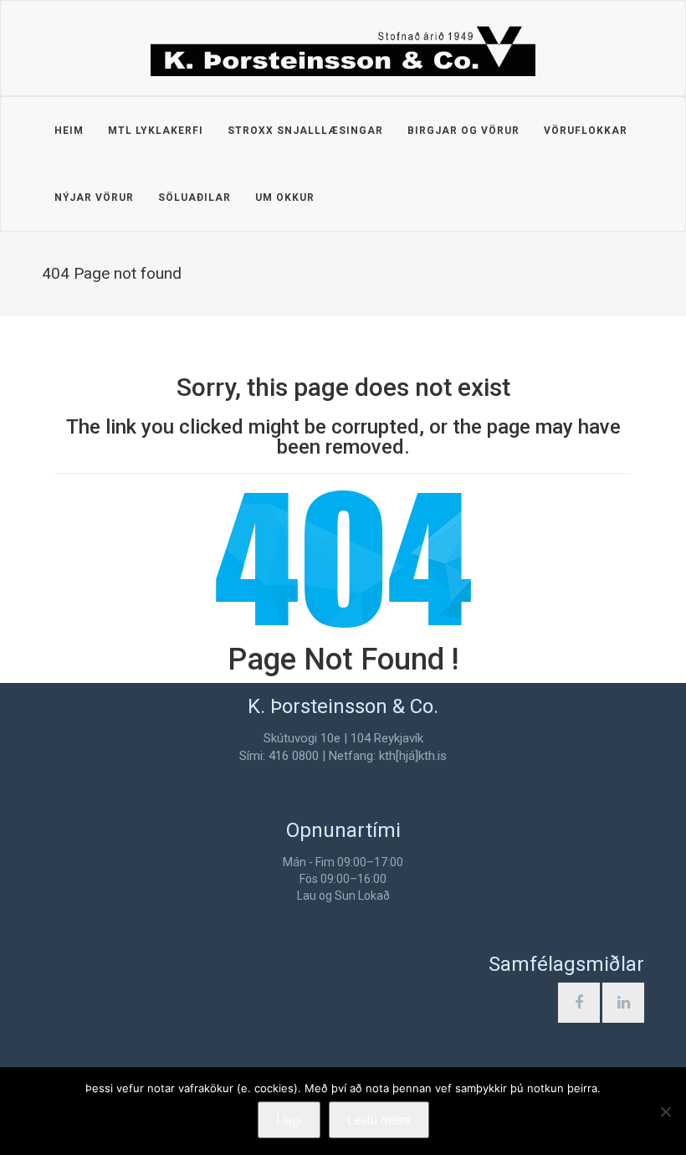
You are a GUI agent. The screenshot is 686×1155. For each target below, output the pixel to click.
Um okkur (285, 197)
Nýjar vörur (94, 197)
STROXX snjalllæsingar (305, 130)
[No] (665, 1111)
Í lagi (289, 1119)
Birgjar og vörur (463, 130)
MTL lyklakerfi (155, 130)
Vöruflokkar (585, 130)
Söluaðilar (194, 197)
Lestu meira (379, 1119)
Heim (69, 130)
